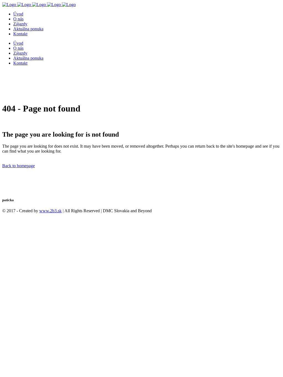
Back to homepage (18, 165)
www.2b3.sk (50, 210)
